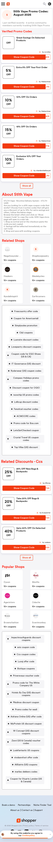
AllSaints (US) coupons (26, 764)
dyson (7, 582)
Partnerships (24, 805)
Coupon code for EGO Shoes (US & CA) (26, 355)
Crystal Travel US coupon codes (26, 438)
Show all (26, 186)
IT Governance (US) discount (26, 364)
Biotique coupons (26, 668)
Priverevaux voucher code (26, 676)
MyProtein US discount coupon (26, 724)
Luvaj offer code (26, 661)
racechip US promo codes (26, 395)
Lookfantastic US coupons (26, 750)
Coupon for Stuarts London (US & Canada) (26, 780)
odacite (36, 602)
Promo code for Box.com (26, 423)
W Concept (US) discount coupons (26, 732)
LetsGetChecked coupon (26, 430)
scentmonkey (39, 622)
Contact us (27, 810)
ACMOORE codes (26, 416)
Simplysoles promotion (26, 325)
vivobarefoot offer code (26, 757)
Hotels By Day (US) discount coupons (26, 693)
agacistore (9, 602)
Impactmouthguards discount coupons (26, 638)
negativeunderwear (14, 256)
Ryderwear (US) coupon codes (26, 371)
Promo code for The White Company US (26, 684)
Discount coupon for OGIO (26, 388)
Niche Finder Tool (42, 805)
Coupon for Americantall (26, 318)
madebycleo (38, 276)
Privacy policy (28, 826)
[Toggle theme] (49, 4)
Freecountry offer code (26, 311)
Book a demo (8, 805)
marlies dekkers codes (26, 772)
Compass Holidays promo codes (26, 379)
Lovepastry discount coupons (26, 347)
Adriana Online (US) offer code (26, 716)
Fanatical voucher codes (26, 409)
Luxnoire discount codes (26, 340)
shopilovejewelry (40, 256)
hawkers (8, 276)
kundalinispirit (11, 296)
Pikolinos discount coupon (26, 702)
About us (14, 810)
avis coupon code (26, 647)
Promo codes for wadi (26, 709)
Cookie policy (28, 835)
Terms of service (41, 826)
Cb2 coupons (26, 333)
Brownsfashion (11, 622)
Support (39, 810)
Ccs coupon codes (26, 654)
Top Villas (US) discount (26, 447)
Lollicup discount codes (26, 402)
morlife (35, 582)
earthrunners (38, 296)
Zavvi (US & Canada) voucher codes (26, 741)
